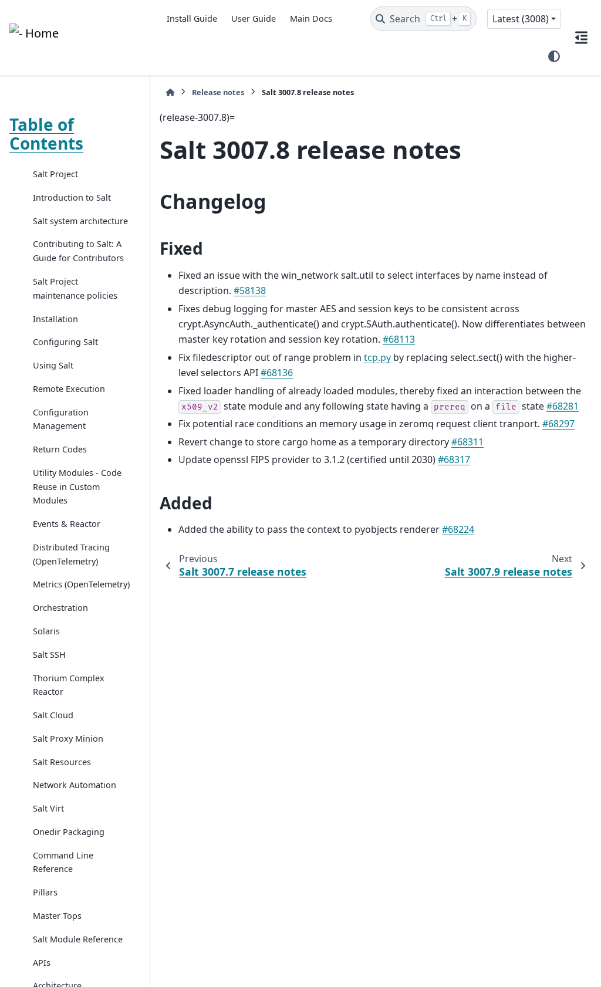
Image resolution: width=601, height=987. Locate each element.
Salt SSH (49, 654)
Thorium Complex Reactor (68, 685)
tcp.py (377, 357)
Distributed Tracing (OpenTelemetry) (71, 554)
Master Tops (57, 915)
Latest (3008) (520, 18)
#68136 (277, 372)
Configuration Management (61, 419)
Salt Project (55, 174)
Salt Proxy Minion (68, 738)
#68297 (558, 423)
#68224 (458, 529)
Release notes (218, 92)
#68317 (454, 459)
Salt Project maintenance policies (75, 288)
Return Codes (60, 449)
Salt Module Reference (78, 939)
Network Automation (74, 784)
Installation (55, 319)
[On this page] (581, 38)
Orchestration (60, 607)
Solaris (46, 631)
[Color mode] (554, 56)
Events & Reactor (66, 523)
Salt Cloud (53, 715)
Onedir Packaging (68, 831)
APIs (41, 962)
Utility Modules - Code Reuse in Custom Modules (77, 486)
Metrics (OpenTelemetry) (81, 584)
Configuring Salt (65, 341)
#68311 (467, 441)
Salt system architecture (80, 221)
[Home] (170, 92)
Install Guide (192, 18)
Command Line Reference (63, 862)
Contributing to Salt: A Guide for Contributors (78, 250)
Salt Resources (62, 762)
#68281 (562, 406)
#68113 (399, 339)
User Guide (253, 18)
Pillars (45, 892)
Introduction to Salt (72, 197)
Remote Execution (69, 388)
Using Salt (53, 365)
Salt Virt (48, 808)
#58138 (250, 290)
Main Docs (311, 18)
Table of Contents (46, 133)
